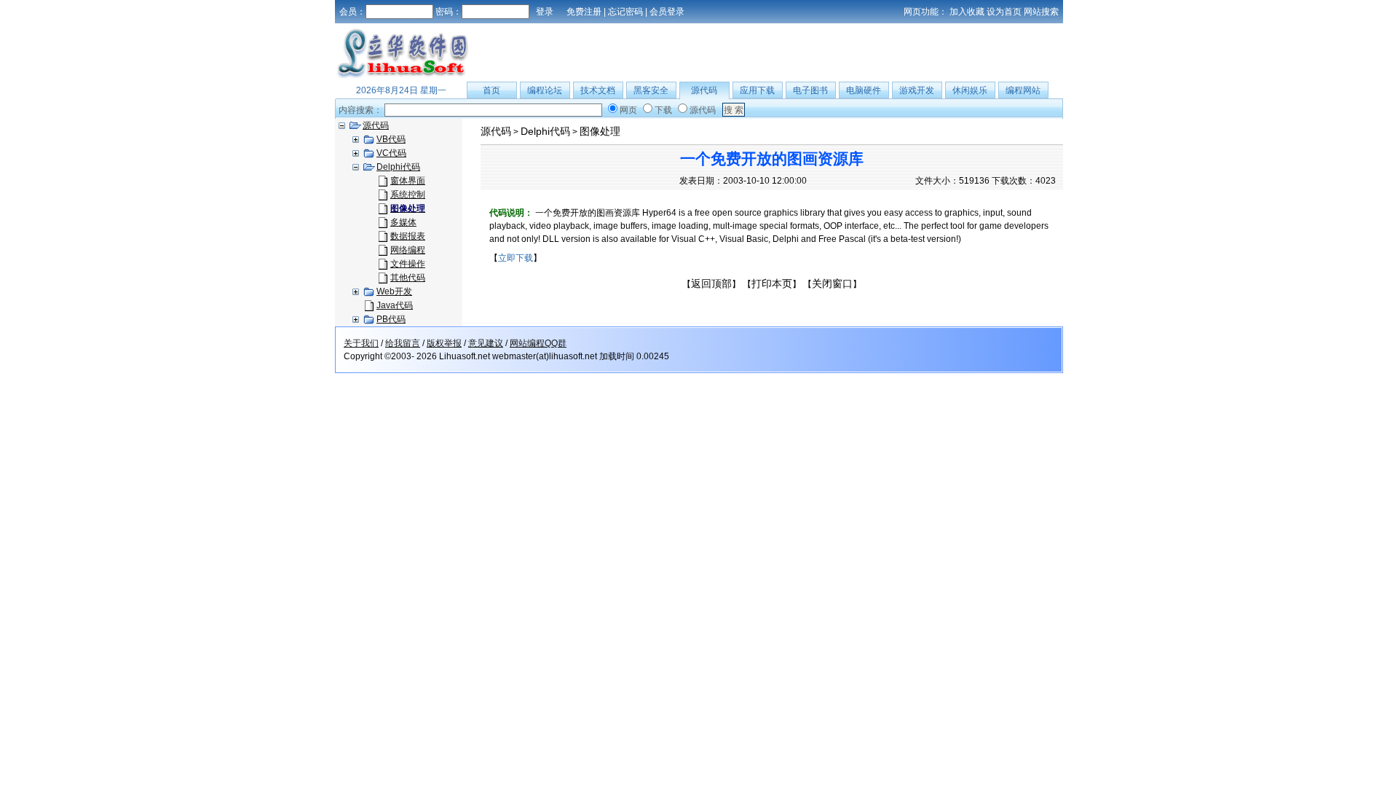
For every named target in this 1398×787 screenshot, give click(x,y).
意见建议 (485, 343)
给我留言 (402, 343)
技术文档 (597, 90)
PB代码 (391, 319)
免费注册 (583, 12)
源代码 (704, 90)
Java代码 (394, 305)
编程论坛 (544, 90)
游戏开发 (916, 90)
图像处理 (600, 131)
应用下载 (757, 90)
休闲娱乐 (969, 90)
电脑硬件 (863, 90)
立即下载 (515, 258)
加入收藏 (966, 12)
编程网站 (1023, 90)
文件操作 (407, 264)
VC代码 (391, 153)
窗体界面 (407, 181)
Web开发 (394, 291)
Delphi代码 (398, 167)
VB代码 (391, 139)
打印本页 (771, 283)
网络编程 (407, 250)
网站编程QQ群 (538, 343)
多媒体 (403, 222)
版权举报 (444, 343)
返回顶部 (711, 283)
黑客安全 (650, 90)
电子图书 (810, 90)
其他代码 (407, 278)
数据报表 (407, 236)
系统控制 (407, 194)
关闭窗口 (832, 283)
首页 (491, 90)
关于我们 (361, 343)
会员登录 (666, 12)
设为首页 (1004, 12)
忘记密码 (625, 12)
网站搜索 (1041, 12)
